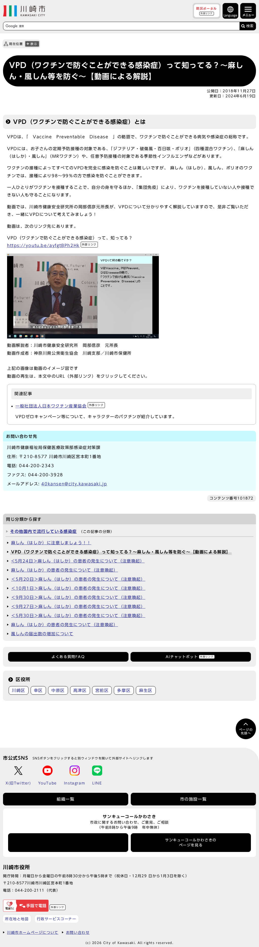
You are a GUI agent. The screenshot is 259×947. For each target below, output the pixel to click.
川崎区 (18, 690)
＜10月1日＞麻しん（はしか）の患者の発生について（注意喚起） (78, 588)
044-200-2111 (30, 890)
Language (230, 15)
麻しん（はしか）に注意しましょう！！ (51, 543)
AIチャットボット (189, 657)
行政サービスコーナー (56, 919)
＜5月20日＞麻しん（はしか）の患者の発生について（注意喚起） (78, 579)
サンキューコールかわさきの (191, 842)
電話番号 (68, 842)
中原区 (58, 690)
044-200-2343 (36, 466)
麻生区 (146, 690)
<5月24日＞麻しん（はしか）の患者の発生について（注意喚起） (78, 561)
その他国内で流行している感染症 (43, 531)
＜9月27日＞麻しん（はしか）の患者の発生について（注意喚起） (78, 606)
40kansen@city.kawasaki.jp (74, 484)
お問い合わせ (78, 932)
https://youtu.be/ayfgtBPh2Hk (52, 245)
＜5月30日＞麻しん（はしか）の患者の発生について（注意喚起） (78, 616)
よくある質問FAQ (68, 657)
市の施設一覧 (193, 799)
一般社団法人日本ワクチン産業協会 (59, 406)
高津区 (80, 690)
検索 (249, 26)
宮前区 (102, 690)
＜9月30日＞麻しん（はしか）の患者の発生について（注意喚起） (78, 597)
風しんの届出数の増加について (42, 634)
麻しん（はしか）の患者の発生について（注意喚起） (64, 570)
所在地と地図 (17, 919)
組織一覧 (65, 799)
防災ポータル (206, 10)
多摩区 (124, 690)
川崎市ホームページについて (32, 932)
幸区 (38, 690)
